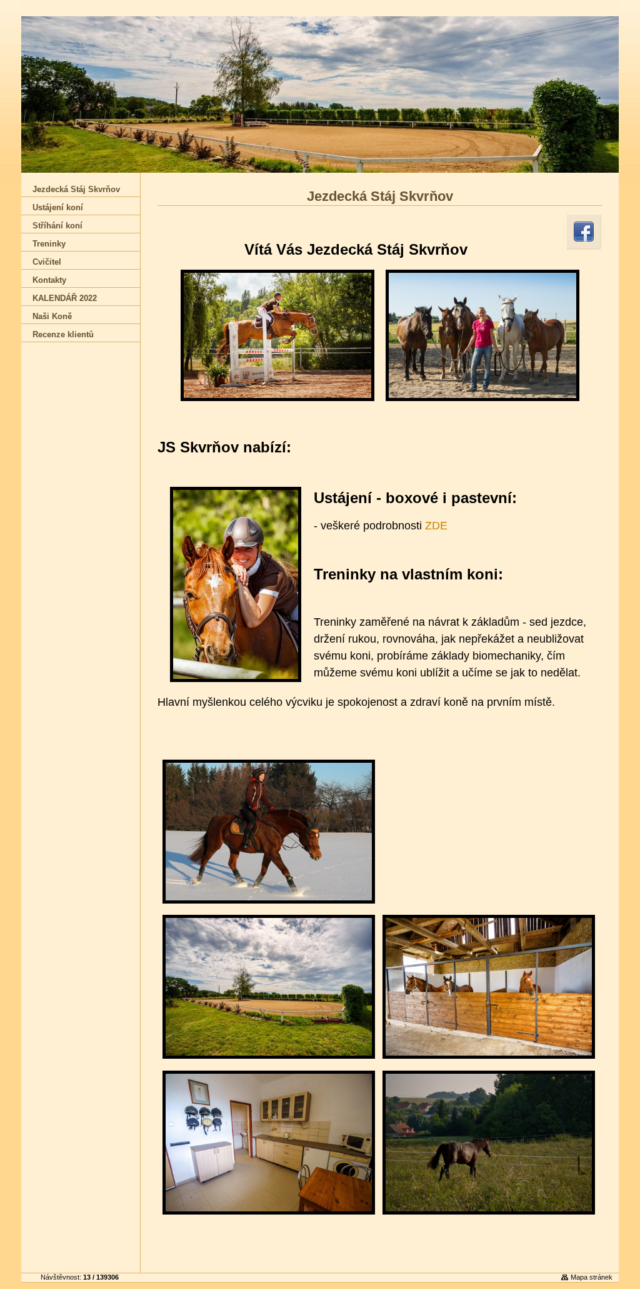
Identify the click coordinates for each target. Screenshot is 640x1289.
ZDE (436, 525)
